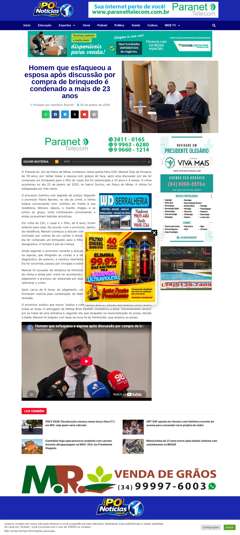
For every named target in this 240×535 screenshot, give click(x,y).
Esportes (65, 25)
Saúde (136, 25)
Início (27, 25)
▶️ (57, 161)
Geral (86, 25)
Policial (102, 25)
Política (119, 25)
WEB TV (170, 25)
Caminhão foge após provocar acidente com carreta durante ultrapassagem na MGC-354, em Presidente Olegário (78, 444)
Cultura (152, 25)
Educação (44, 25)
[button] (214, 25)
